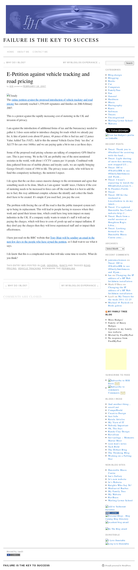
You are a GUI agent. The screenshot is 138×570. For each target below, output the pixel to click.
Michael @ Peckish (119, 302)
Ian (11, 86)
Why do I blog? (14, 62)
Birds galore (115, 305)
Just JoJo (113, 416)
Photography (115, 105)
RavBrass (113, 497)
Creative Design (117, 413)
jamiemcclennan (117, 259)
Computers (114, 87)
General (52, 265)
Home (10, 52)
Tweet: (112, 191)
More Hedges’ (116, 319)
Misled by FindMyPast (120, 334)
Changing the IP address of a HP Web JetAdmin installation (121, 278)
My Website (114, 494)
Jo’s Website (115, 482)
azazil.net (113, 407)
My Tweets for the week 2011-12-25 (121, 298)
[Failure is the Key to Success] (69, 21)
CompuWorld (115, 410)
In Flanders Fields (118, 188)
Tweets (112, 114)
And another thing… (119, 404)
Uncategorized (116, 117)
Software (113, 111)
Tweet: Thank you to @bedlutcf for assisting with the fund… (121, 152)
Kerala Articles (116, 419)
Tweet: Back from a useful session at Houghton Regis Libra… (119, 221)
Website (112, 123)
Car (43, 265)
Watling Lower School (120, 120)
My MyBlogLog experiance (82, 62)
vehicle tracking (29, 268)
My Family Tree (117, 491)
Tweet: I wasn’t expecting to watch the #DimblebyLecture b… (121, 182)
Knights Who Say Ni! (120, 485)
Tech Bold (114, 446)
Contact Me (40, 52)
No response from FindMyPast (118, 339)
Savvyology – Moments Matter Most (121, 439)
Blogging (113, 77)
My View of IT (116, 422)
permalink (68, 268)
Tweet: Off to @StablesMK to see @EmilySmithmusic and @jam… (119, 172)
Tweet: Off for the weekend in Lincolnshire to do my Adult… (120, 199)
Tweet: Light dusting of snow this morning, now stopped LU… (120, 161)
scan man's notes (117, 443)
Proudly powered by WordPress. (118, 565)
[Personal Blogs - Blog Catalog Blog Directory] (120, 517)
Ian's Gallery (115, 476)
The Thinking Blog (119, 452)
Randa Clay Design (119, 431)
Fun (110, 93)
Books (111, 80)
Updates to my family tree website (120, 330)
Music (111, 102)
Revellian (113, 434)
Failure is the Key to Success (51, 39)
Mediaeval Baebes (118, 488)
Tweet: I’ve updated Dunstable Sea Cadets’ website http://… (120, 210)
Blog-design (115, 74)
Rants (63, 265)
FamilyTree (114, 90)
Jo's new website (117, 479)
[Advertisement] (116, 359)
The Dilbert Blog (117, 449)
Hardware (113, 99)
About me (23, 52)
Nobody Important (118, 425)
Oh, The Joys (115, 428)
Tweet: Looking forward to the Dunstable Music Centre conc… (117, 233)
